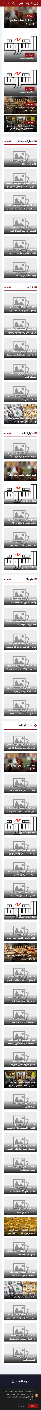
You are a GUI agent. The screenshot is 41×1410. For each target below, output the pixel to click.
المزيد (9, 141)
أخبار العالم (27, 433)
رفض (22, 1406)
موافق (33, 1406)
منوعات (29, 580)
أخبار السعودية (25, 141)
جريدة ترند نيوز (29, 3)
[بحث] (13, 3)
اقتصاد (29, 287)
